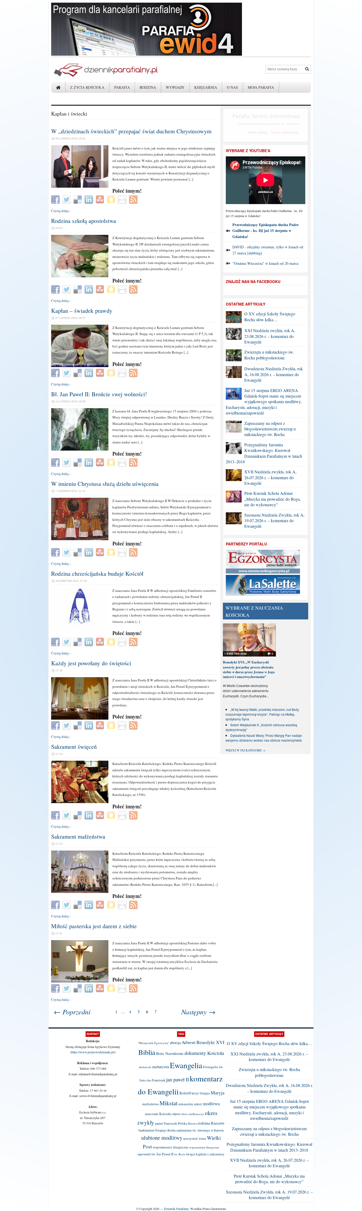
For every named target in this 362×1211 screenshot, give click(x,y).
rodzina (204, 1123)
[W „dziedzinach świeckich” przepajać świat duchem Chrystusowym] (79, 186)
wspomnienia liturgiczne (170, 1147)
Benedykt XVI (210, 1042)
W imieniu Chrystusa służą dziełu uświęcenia (104, 483)
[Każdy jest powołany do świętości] (79, 718)
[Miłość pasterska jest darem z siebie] (79, 981)
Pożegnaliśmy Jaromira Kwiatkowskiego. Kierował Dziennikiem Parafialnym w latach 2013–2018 (264, 453)
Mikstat (169, 1103)
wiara (202, 1138)
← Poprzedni (72, 1011)
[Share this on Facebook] (56, 199)
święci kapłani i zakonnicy (205, 1154)
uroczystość (190, 1138)
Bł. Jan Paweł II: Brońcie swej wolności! (99, 394)
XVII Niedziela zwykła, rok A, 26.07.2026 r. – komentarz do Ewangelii (270, 477)
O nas (232, 87)
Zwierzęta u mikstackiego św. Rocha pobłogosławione (269, 354)
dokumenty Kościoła (204, 1053)
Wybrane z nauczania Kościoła (254, 611)
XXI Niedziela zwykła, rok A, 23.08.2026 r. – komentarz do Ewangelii (269, 336)
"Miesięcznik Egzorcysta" (153, 1043)
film (149, 1080)
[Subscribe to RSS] (134, 199)
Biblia (146, 1052)
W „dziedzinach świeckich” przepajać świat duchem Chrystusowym (131, 131)
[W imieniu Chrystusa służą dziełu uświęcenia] (79, 539)
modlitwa (211, 1104)
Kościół (185, 1092)
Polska (182, 1123)
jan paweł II (177, 1079)
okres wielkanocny (192, 1114)
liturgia (205, 1093)
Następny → (198, 1011)
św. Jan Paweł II (162, 1154)
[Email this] (123, 199)
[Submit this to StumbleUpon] (100, 199)
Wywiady (175, 87)
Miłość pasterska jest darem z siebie (94, 926)
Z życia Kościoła (87, 87)
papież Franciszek (166, 1123)
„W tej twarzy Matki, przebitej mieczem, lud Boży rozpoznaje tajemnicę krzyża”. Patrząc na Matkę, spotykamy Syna (262, 714)
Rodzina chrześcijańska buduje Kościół (97, 573)
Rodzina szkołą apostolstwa (83, 220)
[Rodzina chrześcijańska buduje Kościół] (79, 629)
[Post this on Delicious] (78, 199)
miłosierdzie (185, 1104)
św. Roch (179, 1154)
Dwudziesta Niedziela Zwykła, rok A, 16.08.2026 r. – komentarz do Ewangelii (273, 374)
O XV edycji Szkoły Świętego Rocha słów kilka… (269, 316)
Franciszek (158, 1080)
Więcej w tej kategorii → (245, 750)
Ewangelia (186, 1065)
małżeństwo (150, 1104)
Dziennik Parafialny (176, 1208)
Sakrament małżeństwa (78, 836)
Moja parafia (261, 87)
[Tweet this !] (67, 199)
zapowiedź (144, 1154)
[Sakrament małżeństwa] (79, 891)
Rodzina (148, 87)
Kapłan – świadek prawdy (81, 310)
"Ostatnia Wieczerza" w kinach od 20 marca (265, 263)
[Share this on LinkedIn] (89, 199)
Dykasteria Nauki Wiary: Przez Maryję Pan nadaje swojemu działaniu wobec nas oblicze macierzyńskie (264, 737)
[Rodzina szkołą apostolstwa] (79, 276)
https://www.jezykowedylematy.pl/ (92, 1052)
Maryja (217, 1092)
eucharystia (160, 1066)
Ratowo (192, 1123)
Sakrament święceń (74, 746)
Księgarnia (205, 87)
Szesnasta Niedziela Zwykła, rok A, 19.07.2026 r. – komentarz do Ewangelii (274, 520)
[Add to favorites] (112, 199)
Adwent (189, 1042)
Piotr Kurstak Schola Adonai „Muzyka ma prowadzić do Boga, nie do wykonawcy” (272, 498)
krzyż (195, 1093)
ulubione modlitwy (161, 1137)
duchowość (145, 1067)
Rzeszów (218, 1123)
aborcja (175, 1042)
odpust (176, 1114)
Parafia (122, 87)
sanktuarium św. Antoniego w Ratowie (200, 1130)
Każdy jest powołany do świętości (91, 663)
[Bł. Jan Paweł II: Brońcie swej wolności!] (79, 449)
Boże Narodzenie (170, 1053)
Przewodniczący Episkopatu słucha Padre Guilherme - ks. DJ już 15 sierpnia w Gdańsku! (265, 230)
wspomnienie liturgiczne (204, 1147)
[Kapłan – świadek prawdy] (79, 366)
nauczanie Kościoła (158, 1114)
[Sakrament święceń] (79, 802)
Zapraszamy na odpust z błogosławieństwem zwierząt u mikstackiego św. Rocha (270, 428)
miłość (198, 1104)
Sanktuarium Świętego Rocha (156, 1130)
